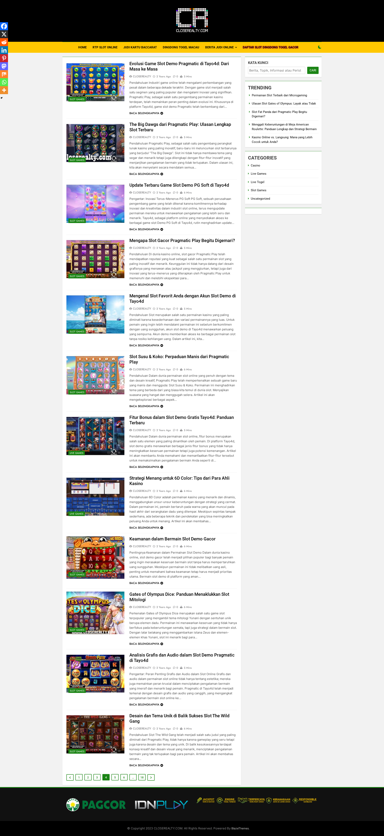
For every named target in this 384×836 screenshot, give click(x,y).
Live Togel (257, 182)
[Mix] (4, 74)
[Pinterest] (4, 58)
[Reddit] (4, 42)
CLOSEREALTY (142, 76)
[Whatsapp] (4, 82)
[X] (4, 34)
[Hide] (1, 98)
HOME (82, 47)
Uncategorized (260, 198)
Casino (255, 165)
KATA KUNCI (258, 63)
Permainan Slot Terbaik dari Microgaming (279, 95)
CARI (313, 70)
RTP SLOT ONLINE (105, 47)
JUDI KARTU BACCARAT (140, 47)
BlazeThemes (240, 828)
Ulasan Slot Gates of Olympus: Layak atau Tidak (284, 103)
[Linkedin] (4, 50)
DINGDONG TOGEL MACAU (181, 47)
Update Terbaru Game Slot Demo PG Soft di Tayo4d (179, 185)
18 (142, 777)
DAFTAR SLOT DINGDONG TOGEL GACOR (270, 47)
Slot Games (77, 99)
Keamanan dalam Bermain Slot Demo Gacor (172, 538)
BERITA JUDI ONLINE (219, 47)
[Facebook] (4, 26)
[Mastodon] (4, 66)
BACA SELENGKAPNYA (144, 113)
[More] (4, 90)
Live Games (76, 453)
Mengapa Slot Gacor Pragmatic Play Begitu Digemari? (182, 240)
